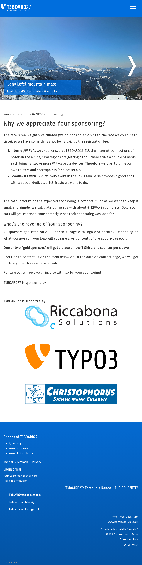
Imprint (8, 462)
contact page (109, 257)
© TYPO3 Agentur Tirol (10, 562)
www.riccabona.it (20, 448)
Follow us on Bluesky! (22, 502)
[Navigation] (133, 8)
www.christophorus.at (23, 453)
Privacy (36, 462)
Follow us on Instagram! (24, 509)
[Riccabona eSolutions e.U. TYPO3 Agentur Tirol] (71, 317)
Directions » (131, 544)
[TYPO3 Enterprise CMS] (71, 356)
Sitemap (22, 462)
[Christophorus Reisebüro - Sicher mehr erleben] (71, 394)
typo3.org (15, 443)
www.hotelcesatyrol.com (123, 522)
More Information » (16, 480)
